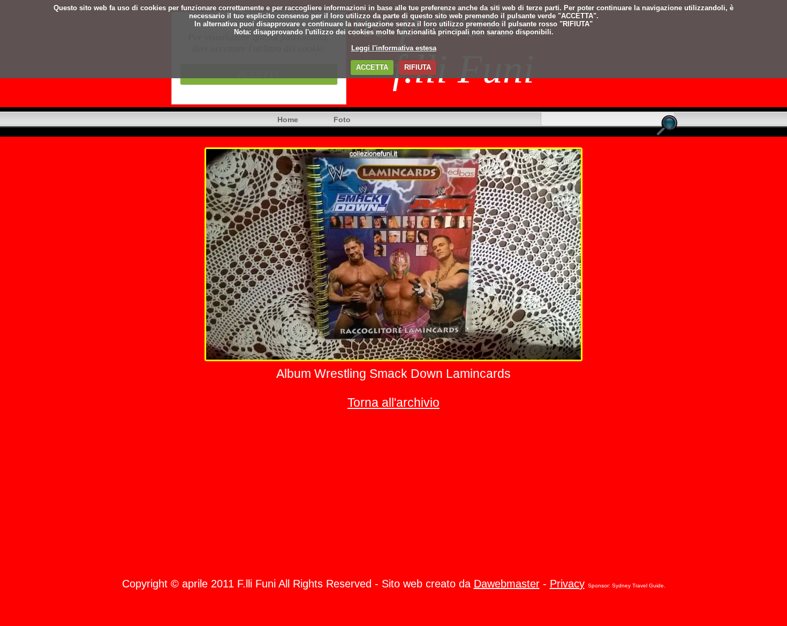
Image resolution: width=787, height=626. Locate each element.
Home (287, 119)
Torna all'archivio (393, 402)
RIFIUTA (417, 67)
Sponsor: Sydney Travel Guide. (626, 585)
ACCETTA (372, 67)
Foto (342, 119)
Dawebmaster (507, 584)
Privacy (567, 584)
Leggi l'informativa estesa (393, 48)
